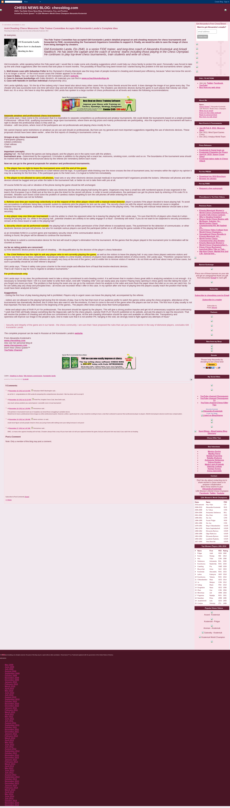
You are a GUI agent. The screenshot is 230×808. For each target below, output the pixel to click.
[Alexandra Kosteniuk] (211, 411)
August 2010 (10, 697)
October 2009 (11, 676)
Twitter (213, 493)
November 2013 (12, 781)
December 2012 (12, 757)
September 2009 (12, 673)
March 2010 (10, 686)
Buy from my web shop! (208, 117)
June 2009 (9, 667)
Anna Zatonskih (214, 471)
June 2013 (9, 770)
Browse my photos (207, 179)
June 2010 (9, 693)
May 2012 (9, 742)
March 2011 (10, 712)
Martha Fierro (214, 454)
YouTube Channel (13, 350)
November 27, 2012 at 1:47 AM (19, 428)
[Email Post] (190, 379)
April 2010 (9, 689)
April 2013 (9, 766)
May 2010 (9, 691)
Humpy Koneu (214, 469)
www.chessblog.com (14, 340)
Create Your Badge (211, 413)
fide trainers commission (33, 376)
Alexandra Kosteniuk (212, 409)
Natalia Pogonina (214, 456)
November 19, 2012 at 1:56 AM (19, 419)
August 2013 (10, 775)
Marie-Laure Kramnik (214, 464)
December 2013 (12, 783)
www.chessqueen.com (15, 345)
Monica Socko (214, 451)
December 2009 (12, 680)
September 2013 (12, 777)
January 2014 (11, 786)
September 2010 (12, 699)
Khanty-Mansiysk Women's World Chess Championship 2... (213, 244)
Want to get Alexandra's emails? (211, 27)
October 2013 (11, 779)
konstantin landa (49, 376)
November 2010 (12, 704)
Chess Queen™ (205, 107)
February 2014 (11, 788)
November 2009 (12, 678)
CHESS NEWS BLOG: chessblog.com (46, 8)
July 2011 (9, 721)
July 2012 (9, 747)
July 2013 (9, 773)
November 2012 (12, 755)
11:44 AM (25, 379)
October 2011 (11, 727)
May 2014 (9, 794)
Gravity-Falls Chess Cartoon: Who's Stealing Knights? (212, 216)
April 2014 (9, 792)
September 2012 (12, 751)
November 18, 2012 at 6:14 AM (19, 391)
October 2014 (11, 801)
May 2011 (9, 717)
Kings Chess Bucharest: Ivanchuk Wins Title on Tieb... (212, 248)
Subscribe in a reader (212, 300)
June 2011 (9, 719)
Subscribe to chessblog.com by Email (212, 295)
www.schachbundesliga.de (95, 78)
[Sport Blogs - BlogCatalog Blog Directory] (212, 433)
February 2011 (11, 710)
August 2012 (10, 749)
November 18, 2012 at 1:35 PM (19, 408)
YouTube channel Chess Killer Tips (214, 404)
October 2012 (11, 753)
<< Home (9, 500)
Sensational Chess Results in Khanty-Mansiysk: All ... (212, 235)
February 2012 (11, 736)
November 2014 (12, 803)
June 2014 (9, 796)
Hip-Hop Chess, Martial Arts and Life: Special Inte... (213, 252)
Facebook (218, 83)
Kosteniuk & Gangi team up (211, 150)
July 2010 (9, 695)
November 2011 (12, 729)
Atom (27, 497)
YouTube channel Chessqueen (214, 396)
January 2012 (11, 734)
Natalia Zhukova (214, 458)
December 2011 (12, 732)
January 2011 (11, 708)
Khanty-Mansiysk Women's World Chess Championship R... (213, 211)
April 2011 (9, 714)
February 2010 (11, 684)
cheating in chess (16, 376)
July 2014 (9, 798)
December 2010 (12, 706)
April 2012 (9, 740)
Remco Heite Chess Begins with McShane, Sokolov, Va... (213, 220)
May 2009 (9, 665)
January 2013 (11, 760)
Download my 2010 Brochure (212, 176)
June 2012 (9, 745)
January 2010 (11, 682)
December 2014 (12, 805)
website (74, 76)
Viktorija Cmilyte (214, 467)
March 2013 (10, 764)
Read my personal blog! (208, 115)
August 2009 (10, 671)
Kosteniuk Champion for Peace (213, 152)
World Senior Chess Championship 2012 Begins (211, 240)
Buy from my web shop (209, 87)
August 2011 (10, 723)
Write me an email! (206, 111)
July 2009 (9, 669)
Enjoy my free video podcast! (210, 113)
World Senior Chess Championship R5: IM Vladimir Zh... (213, 225)
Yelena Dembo (214, 462)
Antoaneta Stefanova (214, 460)
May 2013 (9, 768)
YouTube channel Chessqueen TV (214, 399)
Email (213, 278)
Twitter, (210, 83)
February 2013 (11, 762)
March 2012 (10, 738)
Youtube (220, 493)
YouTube (203, 85)
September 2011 (12, 725)
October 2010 (11, 701)
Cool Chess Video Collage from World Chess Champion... (213, 231)
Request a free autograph (210, 188)
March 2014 (10, 790)
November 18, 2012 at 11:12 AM (20, 400)
